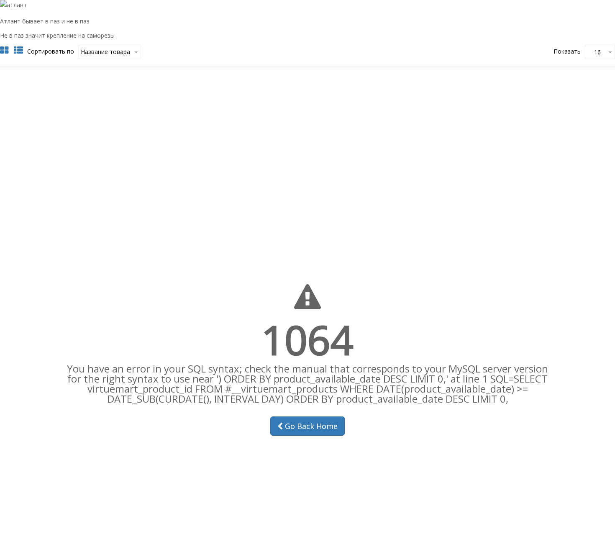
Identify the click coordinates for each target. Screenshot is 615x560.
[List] (18, 50)
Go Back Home (310, 426)
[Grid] (4, 50)
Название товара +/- (106, 52)
